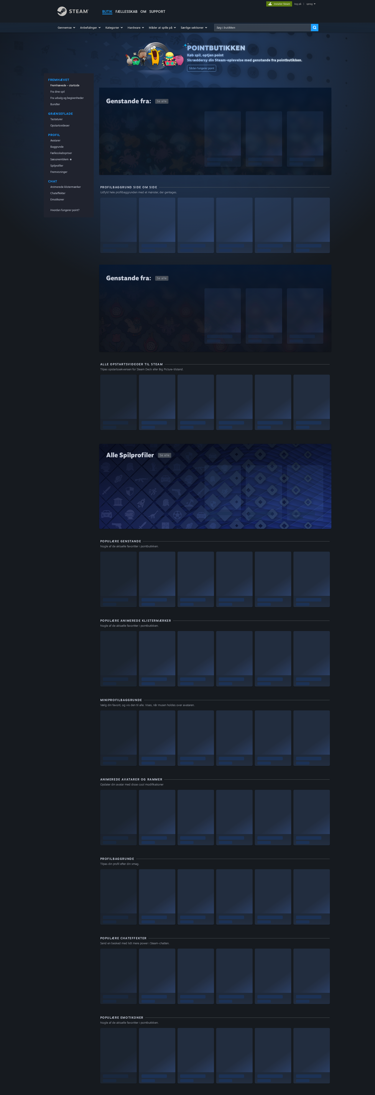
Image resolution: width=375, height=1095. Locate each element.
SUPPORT (157, 11)
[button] (67, 28)
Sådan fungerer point (201, 68)
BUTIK (107, 11)
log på (297, 3)
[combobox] (262, 27)
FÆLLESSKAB (126, 11)
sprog (309, 3)
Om (143, 11)
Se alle (162, 101)
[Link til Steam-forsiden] (73, 15)
